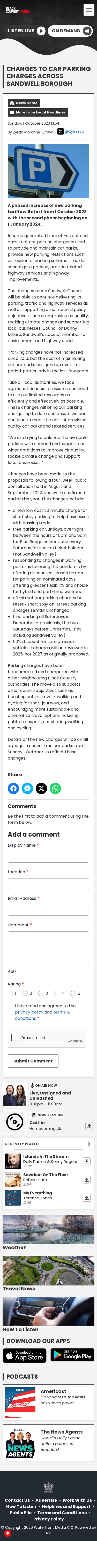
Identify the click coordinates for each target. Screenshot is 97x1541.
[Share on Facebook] (13, 788)
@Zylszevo (74, 131)
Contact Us (17, 1500)
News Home (27, 102)
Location (18, 872)
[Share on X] (41, 788)
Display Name (23, 845)
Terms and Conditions (62, 1513)
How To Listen (21, 1507)
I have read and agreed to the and (45, 1012)
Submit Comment (33, 1061)
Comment (20, 925)
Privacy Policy (48, 1519)
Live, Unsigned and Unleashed (50, 1096)
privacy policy (29, 1012)
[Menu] (89, 10)
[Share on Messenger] (27, 788)
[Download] (89, 1126)
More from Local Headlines (41, 112)
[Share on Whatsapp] (55, 788)
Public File (21, 1513)
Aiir (48, 1533)
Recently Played (22, 1144)
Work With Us (77, 1500)
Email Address (24, 898)
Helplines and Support (66, 1507)
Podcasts (22, 1377)
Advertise (46, 1500)
